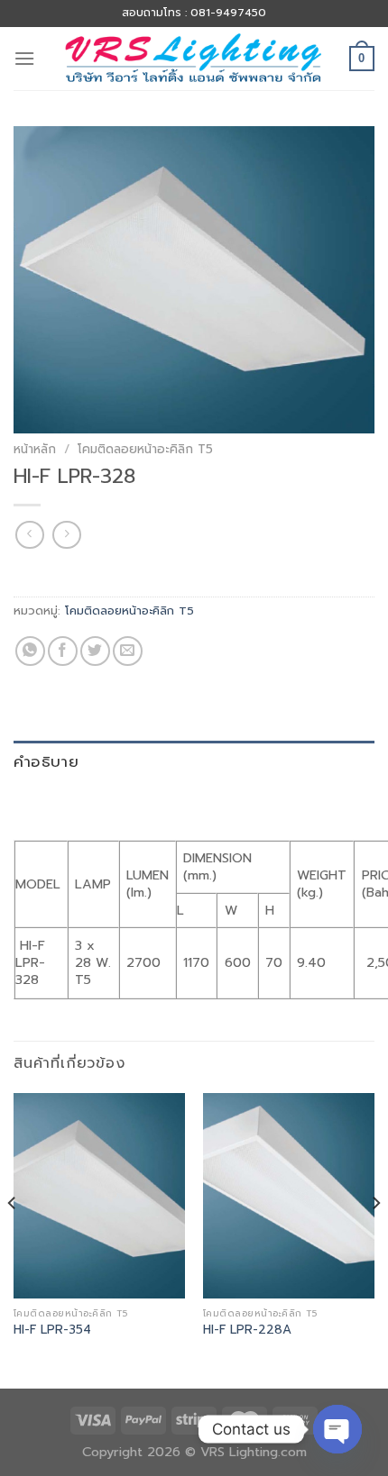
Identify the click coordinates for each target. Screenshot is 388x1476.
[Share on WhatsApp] (30, 651)
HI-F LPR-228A (247, 1330)
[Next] (375, 1239)
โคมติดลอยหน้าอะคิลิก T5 (145, 449)
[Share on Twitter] (95, 651)
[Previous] (13, 1239)
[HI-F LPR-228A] (288, 1195)
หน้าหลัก (35, 449)
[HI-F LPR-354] (99, 1195)
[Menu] (24, 58)
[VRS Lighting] (194, 58)
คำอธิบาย (46, 761)
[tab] (194, 762)
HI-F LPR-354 (52, 1330)
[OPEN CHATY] (337, 1429)
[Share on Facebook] (63, 651)
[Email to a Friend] (128, 651)
